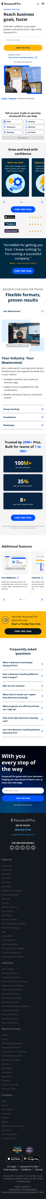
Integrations (7, 1072)
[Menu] (43, 3)
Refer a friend (7, 1109)
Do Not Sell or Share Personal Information (19, 1192)
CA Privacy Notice (29, 1189)
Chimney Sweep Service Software (15, 1006)
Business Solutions (10, 907)
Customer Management (12, 952)
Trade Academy (10, 1169)
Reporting (6, 899)
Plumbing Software (10, 973)
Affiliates (5, 1122)
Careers (5, 1105)
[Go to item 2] (22, 599)
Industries (7, 962)
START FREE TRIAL (23, 271)
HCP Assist (6, 882)
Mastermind (7, 1068)
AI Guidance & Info (9, 1138)
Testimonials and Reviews (12, 1126)
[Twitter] (33, 847)
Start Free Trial (23, 48)
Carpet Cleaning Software (12, 989)
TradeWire (6, 1080)
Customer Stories (9, 1089)
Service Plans (7, 936)
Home (4, 98)
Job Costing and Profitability (13, 948)
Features (13, 98)
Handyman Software (10, 1002)
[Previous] (4, 202)
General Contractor (10, 1018)
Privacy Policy (14, 1189)
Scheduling (6, 866)
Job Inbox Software (9, 919)
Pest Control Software (11, 994)
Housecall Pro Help (29, 1166)
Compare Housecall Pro (12, 1047)
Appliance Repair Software (13, 985)
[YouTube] (12, 847)
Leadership (6, 1113)
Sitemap (39, 1169)
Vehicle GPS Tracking (10, 928)
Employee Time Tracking (12, 890)
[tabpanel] (23, 356)
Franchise (6, 1064)
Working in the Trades (11, 1060)
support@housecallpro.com (23, 834)
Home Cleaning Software (12, 998)
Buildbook (26, 1169)
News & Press (7, 1076)
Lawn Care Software (10, 1023)
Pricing (4, 1039)
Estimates (6, 874)
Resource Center (11, 1028)
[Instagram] (28, 847)
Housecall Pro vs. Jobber (12, 1056)
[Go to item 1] (20, 599)
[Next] (42, 202)
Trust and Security (9, 1134)
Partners (5, 1118)
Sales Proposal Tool (10, 944)
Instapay (5, 903)
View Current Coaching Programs (21, 57)
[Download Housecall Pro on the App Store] (14, 1159)
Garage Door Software (11, 977)
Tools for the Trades (10, 1084)
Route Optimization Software (14, 923)
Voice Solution (8, 911)
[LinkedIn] (22, 847)
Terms (41, 1192)
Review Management (10, 894)
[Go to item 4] (25, 599)
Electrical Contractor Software (14, 981)
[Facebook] (17, 847)
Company (7, 1095)
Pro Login (11, 1166)
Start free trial (23, 209)
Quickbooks (7, 886)
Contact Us (6, 1130)
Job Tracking (7, 915)
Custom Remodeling (10, 1010)
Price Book (6, 878)
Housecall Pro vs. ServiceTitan (14, 1051)
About (4, 1101)
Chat (4, 932)
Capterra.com (24, 1181)
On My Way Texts (9, 940)
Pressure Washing (9, 1014)
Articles (5, 1035)
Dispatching (7, 870)
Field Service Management (13, 1043)
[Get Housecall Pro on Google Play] (31, 1159)
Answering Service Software (13, 956)
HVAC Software (8, 969)
